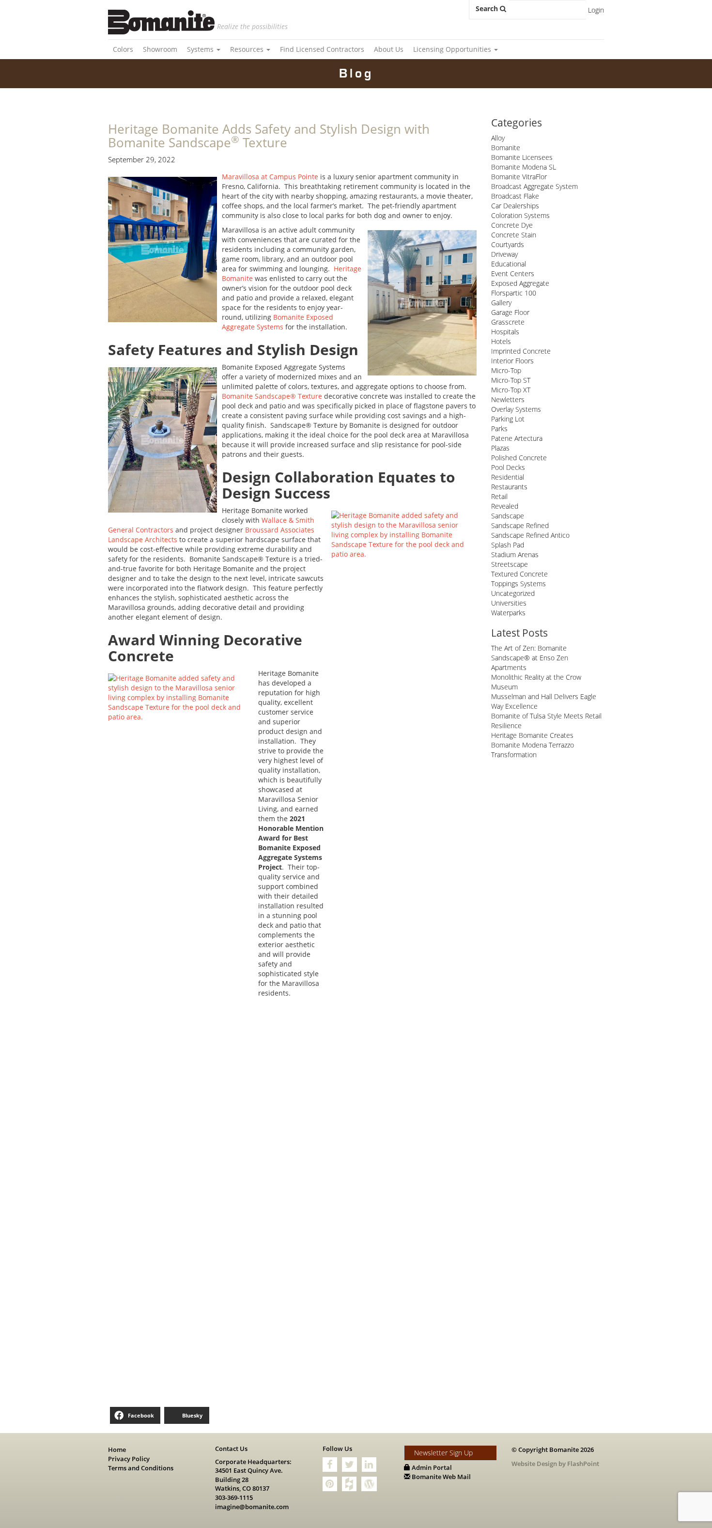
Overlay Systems (516, 409)
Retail (499, 496)
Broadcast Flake (515, 196)
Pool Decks (508, 467)
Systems (201, 49)
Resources (247, 49)
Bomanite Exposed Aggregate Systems (277, 321)
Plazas (500, 447)
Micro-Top (506, 370)
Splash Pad (507, 544)
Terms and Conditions (140, 1468)
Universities (508, 603)
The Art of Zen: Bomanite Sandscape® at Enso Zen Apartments (529, 657)
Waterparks (508, 612)
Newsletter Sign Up (443, 1452)
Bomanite (505, 147)
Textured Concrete (519, 573)
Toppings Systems (518, 583)
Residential (507, 477)
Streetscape (509, 564)
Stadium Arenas (515, 554)
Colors (123, 49)
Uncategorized (513, 593)
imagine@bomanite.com (252, 1506)
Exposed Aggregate (520, 283)
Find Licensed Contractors (322, 49)
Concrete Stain (513, 234)
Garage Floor (510, 312)
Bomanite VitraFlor (519, 176)
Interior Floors (512, 360)
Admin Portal (431, 1467)
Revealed (504, 506)
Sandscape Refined (520, 525)
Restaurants (509, 486)
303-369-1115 (234, 1497)
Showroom (160, 49)
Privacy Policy (129, 1458)
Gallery (501, 302)
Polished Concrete (519, 457)
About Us (388, 49)
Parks (499, 428)
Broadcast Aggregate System (534, 186)
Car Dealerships (515, 205)
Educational (508, 263)
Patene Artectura (516, 438)
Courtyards (507, 244)
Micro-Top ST (510, 380)
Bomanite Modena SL (523, 167)
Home (117, 1449)
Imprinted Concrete (521, 351)
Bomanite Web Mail (440, 1476)
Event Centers (512, 273)
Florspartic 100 (513, 292)
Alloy (498, 137)
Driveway (504, 254)
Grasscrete (508, 322)
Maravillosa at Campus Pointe (270, 176)
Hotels (501, 341)
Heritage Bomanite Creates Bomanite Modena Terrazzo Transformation (532, 745)
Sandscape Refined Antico (530, 535)
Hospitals (505, 331)
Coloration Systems (520, 215)
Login (596, 10)
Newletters (508, 399)
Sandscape (507, 515)
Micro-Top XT (510, 389)
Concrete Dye (512, 225)
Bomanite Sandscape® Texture (272, 396)
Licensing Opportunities (453, 49)
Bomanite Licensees (522, 157)
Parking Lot (508, 418)
